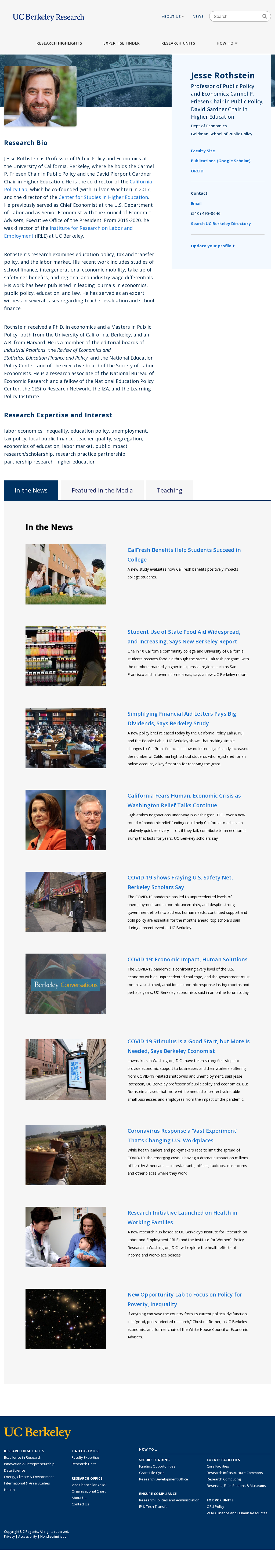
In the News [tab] (31, 490)
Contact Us (80, 1504)
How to (225, 43)
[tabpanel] (137, 942)
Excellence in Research (22, 1457)
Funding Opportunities (157, 1466)
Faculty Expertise (85, 1457)
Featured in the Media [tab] (102, 490)
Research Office (87, 1478)
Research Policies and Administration (169, 1500)
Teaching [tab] (169, 490)
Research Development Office (163, 1479)
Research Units (178, 43)
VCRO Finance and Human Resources (237, 1513)
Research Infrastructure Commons (235, 1472)
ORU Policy (215, 1506)
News (198, 16)
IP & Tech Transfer (154, 1506)
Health (9, 1489)
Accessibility (27, 1536)
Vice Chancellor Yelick (89, 1484)
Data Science (14, 1470)
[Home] (48, 16)
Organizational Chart (89, 1491)
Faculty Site (203, 150)
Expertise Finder (121, 43)
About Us (171, 16)
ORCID (197, 170)
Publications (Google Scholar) (221, 160)
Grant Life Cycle (152, 1472)
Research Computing (224, 1479)
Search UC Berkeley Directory (221, 223)
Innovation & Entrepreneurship (29, 1463)
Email (196, 203)
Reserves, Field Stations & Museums (236, 1485)
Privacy (9, 1536)
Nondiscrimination (54, 1536)
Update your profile (211, 245)
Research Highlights (59, 43)
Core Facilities (218, 1466)
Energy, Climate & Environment (29, 1476)
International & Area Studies (27, 1483)
